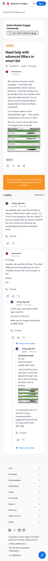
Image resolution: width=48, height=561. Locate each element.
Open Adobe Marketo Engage (24, 33)
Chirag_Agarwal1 (18, 203)
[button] (14, 66)
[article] (24, 223)
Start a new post (27, 182)
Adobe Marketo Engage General (14, 12)
